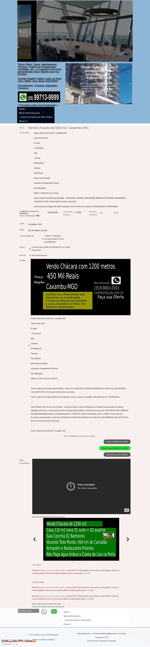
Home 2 (23, 121)
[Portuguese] (27, 640)
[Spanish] (34, 640)
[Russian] (31, 640)
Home (22, 108)
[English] (13, 640)
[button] (20, 31)
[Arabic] (3, 640)
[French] (17, 640)
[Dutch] (10, 640)
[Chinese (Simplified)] (6, 640)
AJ (107, 637)
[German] (20, 640)
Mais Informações (29, 113)
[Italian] (24, 640)
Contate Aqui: (25, 610)
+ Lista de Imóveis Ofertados (35, 117)
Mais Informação (99, 98)
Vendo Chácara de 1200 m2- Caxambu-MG (58, 128)
